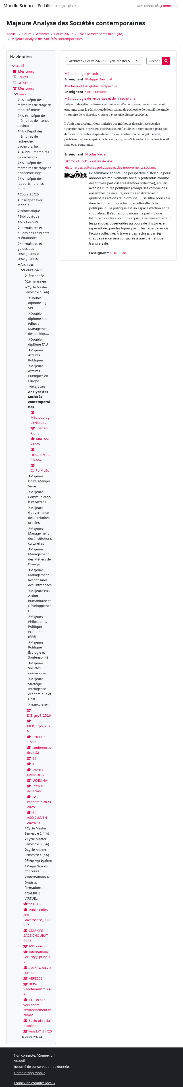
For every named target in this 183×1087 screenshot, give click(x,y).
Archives (42, 33)
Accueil (11, 33)
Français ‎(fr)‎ (63, 5)
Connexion (169, 5)
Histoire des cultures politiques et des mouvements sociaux (110, 167)
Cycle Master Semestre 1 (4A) (100, 33)
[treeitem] (31, 551)
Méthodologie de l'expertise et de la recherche (99, 98)
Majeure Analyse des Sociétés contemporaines (47, 38)
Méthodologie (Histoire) (82, 73)
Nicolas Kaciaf (95, 154)
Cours (26, 33)
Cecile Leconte (96, 91)
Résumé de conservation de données (42, 1066)
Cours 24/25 (63, 33)
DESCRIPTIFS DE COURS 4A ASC (88, 161)
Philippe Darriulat (98, 79)
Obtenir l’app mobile (29, 1072)
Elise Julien (118, 253)
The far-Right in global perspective (90, 86)
